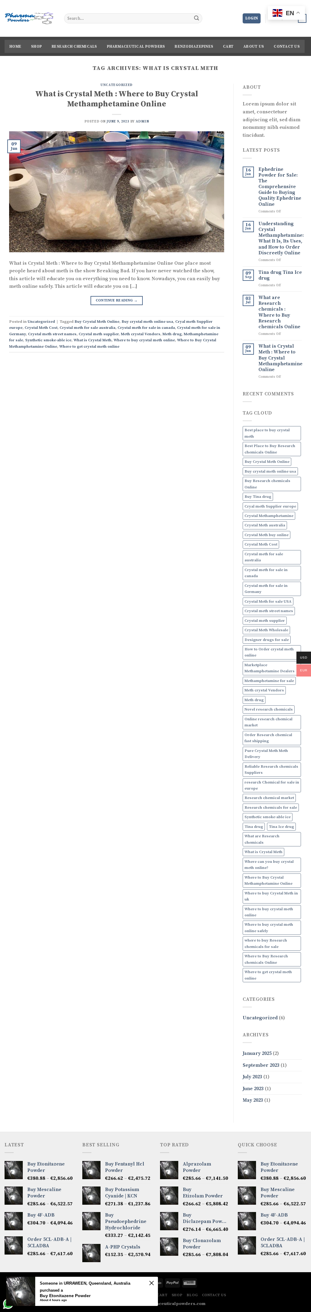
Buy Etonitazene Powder (65, 1295)
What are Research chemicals (261, 839)
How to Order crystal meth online (269, 652)
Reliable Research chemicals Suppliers (271, 769)
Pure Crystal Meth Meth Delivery (266, 753)
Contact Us (287, 46)
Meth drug (172, 334)
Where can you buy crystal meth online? (269, 864)
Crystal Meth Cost (41, 327)
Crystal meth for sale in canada (146, 327)
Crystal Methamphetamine (268, 515)
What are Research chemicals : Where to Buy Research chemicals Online (279, 312)
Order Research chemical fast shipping (268, 737)
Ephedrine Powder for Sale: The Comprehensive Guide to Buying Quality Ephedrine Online (279, 187)
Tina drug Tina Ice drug (280, 275)
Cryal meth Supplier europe (270, 506)
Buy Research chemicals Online (267, 483)
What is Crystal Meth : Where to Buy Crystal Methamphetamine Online (116, 99)
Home (15, 46)
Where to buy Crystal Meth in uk (271, 896)
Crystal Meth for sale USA (268, 601)
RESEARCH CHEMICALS (74, 46)
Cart (228, 46)
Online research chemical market (268, 722)
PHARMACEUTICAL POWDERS (136, 46)
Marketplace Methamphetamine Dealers (269, 668)
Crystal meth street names (52, 334)
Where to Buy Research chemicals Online (266, 959)
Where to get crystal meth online (89, 346)
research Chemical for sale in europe (271, 785)
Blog (192, 1295)
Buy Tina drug (257, 496)
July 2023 (252, 1077)
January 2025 (257, 1053)
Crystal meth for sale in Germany (266, 588)
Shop (36, 46)
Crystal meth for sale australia (87, 327)
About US (253, 46)
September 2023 (261, 1065)
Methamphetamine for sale (269, 680)
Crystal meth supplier (99, 334)
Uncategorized (116, 85)
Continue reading (117, 300)
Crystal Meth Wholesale (266, 630)
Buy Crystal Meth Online (96, 321)
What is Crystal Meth (92, 340)
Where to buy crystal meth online (144, 340)
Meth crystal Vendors (140, 334)
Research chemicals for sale (270, 807)
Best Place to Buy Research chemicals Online (269, 448)
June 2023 (253, 1089)
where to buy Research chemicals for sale (265, 943)
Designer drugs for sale (266, 639)
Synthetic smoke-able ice (48, 340)
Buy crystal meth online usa (147, 321)
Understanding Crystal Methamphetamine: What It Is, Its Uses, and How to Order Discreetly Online (281, 238)
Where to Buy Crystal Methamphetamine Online (268, 880)
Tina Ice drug (281, 826)
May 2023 (253, 1100)
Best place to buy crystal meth (267, 433)
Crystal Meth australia (264, 525)
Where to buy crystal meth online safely (268, 927)
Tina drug (253, 826)
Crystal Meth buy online (266, 534)
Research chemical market (269, 797)
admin (142, 121)
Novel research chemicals (268, 709)
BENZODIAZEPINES (194, 46)
